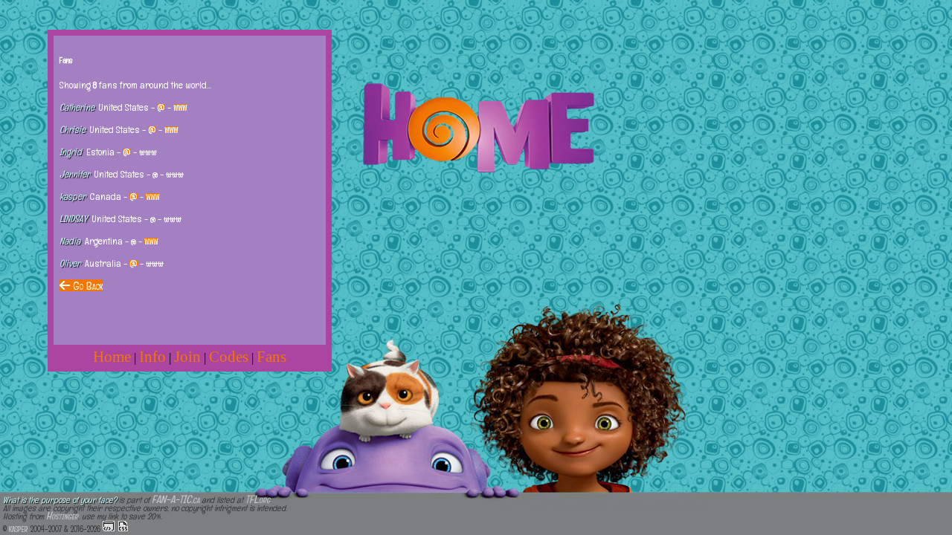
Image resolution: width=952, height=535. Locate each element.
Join (187, 357)
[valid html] (109, 526)
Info (152, 357)
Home (112, 357)
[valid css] (123, 526)
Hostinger (62, 515)
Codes (228, 357)
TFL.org (257, 499)
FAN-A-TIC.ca (175, 499)
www (180, 107)
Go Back (86, 285)
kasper (18, 528)
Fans (271, 357)
